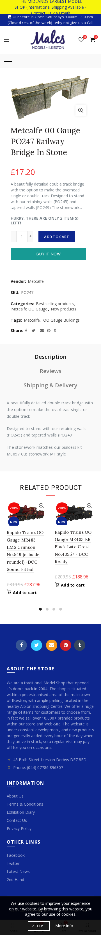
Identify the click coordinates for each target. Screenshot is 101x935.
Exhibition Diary (21, 812)
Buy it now (48, 254)
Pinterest (65, 645)
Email (51, 645)
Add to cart (56, 236)
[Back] (8, 60)
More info (64, 925)
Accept (38, 926)
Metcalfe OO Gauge (29, 309)
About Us (15, 796)
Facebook (21, 645)
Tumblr (79, 645)
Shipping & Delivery (50, 385)
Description (50, 356)
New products (63, 309)
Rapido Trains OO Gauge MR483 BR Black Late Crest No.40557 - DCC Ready (73, 547)
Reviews (50, 371)
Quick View (41, 506)
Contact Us (17, 820)
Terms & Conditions (25, 804)
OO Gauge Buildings (61, 320)
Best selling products (55, 303)
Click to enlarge (80, 110)
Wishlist (85, 37)
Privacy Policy (19, 828)
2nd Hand (15, 879)
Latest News (18, 871)
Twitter (36, 645)
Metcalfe (36, 281)
